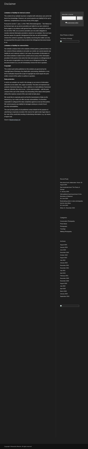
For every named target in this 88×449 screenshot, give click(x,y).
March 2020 (63, 291)
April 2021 (63, 273)
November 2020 (64, 281)
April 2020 (63, 288)
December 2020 (64, 278)
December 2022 (64, 252)
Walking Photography (66, 231)
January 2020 (64, 293)
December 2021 (64, 265)
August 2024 (63, 244)
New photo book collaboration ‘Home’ (70, 182)
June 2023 (63, 250)
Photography (63, 226)
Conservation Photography (67, 221)
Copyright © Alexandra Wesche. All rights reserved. (18, 446)
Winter (62, 208)
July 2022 (62, 260)
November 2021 (64, 268)
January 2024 (64, 247)
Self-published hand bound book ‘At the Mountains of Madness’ (71, 195)
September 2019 (64, 296)
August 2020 (63, 283)
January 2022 (64, 262)
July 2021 (62, 270)
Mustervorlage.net (14, 120)
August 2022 (63, 257)
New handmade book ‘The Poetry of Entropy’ (70, 188)
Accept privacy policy (72, 22)
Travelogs (62, 229)
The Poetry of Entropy (66, 38)
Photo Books (63, 223)
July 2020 (62, 286)
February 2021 (64, 275)
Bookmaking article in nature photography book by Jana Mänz (71, 202)
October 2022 (64, 255)
